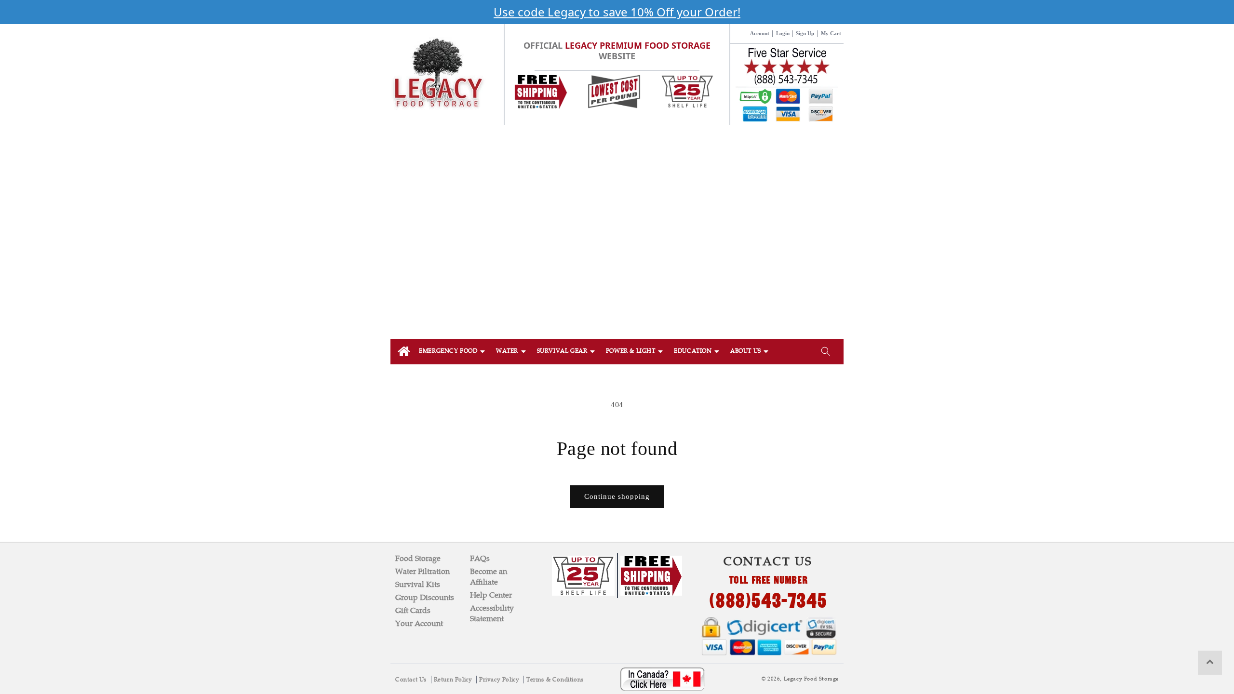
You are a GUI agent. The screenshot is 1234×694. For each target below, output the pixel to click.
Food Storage (418, 558)
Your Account (419, 623)
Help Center (491, 595)
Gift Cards (412, 610)
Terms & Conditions (555, 679)
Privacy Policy (500, 679)
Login (783, 33)
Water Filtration (422, 571)
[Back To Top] (1210, 663)
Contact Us (412, 679)
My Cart (831, 33)
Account (759, 33)
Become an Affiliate (488, 576)
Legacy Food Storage (811, 678)
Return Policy (454, 679)
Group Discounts (424, 597)
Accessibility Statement (492, 613)
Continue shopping (617, 496)
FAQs (480, 558)
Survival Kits (417, 584)
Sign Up (805, 33)
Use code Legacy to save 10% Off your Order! (617, 12)
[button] (452, 351)
